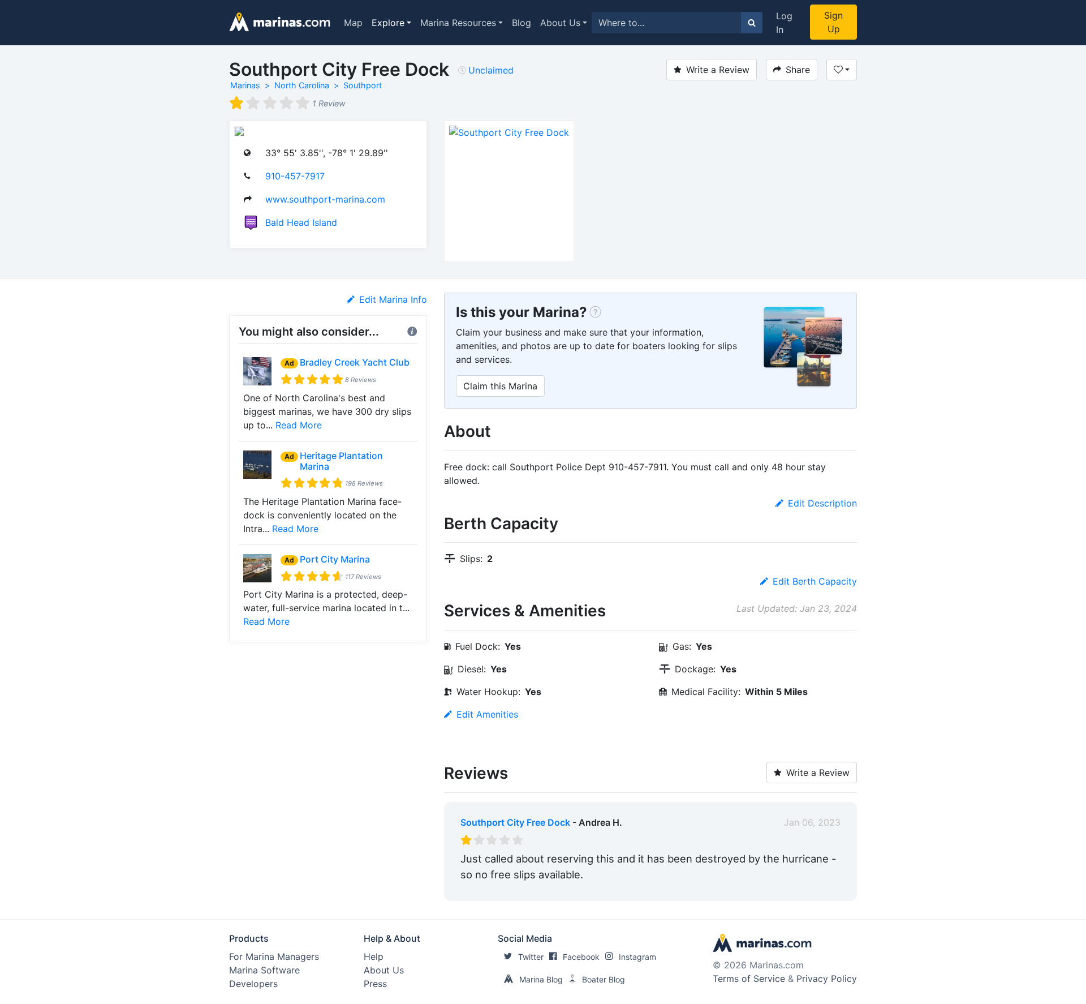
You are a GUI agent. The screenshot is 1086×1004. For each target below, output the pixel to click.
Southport (362, 85)
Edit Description (822, 503)
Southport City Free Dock (515, 822)
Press (375, 983)
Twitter (531, 957)
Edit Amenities (487, 714)
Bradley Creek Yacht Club (355, 362)
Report (826, 889)
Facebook (581, 957)
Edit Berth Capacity (815, 581)
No (569, 889)
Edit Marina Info (393, 299)
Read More (298, 425)
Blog (521, 22)
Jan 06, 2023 (812, 822)
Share (798, 69)
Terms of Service (749, 978)
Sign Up (833, 22)
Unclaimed (491, 70)
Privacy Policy (826, 978)
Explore (388, 22)
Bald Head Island (301, 222)
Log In (784, 22)
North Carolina (301, 85)
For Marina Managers (274, 956)
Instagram (637, 957)
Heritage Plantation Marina (341, 461)
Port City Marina (335, 559)
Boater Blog (603, 979)
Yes (545, 889)
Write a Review (717, 69)
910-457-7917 (295, 176)
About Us (560, 22)
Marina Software (264, 970)
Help (373, 956)
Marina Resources (458, 22)
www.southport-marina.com (325, 199)
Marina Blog (541, 979)
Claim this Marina (500, 386)
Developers (253, 983)
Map (353, 22)
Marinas (245, 85)
